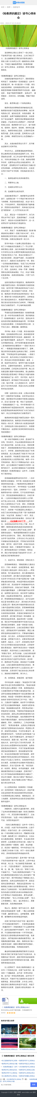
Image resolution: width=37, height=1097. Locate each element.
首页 (2, 7)
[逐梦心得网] (18, 3)
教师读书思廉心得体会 (27, 1076)
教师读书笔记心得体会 (27, 1064)
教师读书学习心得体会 (27, 1060)
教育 (8, 7)
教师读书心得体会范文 (27, 1073)
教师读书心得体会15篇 (9, 1064)
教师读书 (16, 7)
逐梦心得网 (17, 1092)
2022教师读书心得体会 (27, 1067)
